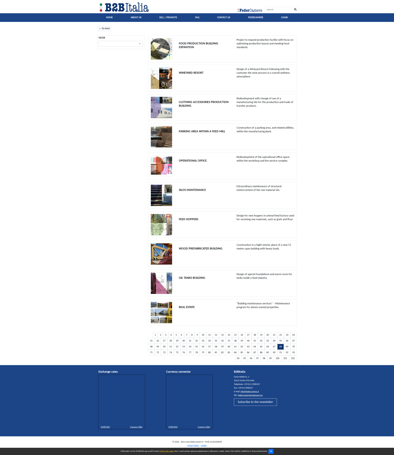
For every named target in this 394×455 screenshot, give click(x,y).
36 (222, 341)
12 (216, 335)
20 (267, 335)
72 (158, 352)
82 (222, 352)
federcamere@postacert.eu (250, 395)
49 (158, 347)
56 (203, 347)
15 (235, 335)
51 (170, 347)
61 (235, 347)
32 (196, 341)
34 (209, 341)
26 (158, 341)
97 (257, 358)
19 (261, 335)
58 (216, 347)
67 (274, 347)
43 (267, 341)
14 (229, 335)
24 (293, 335)
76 (183, 352)
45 (280, 341)
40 (248, 341)
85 (242, 352)
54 (190, 347)
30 (183, 341)
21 (274, 335)
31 (190, 341)
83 (229, 352)
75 (177, 352)
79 (203, 352)
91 (280, 352)
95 (244, 358)
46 (287, 341)
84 (235, 352)
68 (280, 347)
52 (177, 347)
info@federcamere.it (250, 392)
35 (216, 341)
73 (164, 352)
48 (151, 347)
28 (170, 341)
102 (293, 358)
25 (151, 341)
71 (151, 352)
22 (280, 335)
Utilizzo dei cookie (166, 451)
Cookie (204, 446)
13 (222, 335)
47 (293, 341)
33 (203, 341)
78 (196, 352)
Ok (271, 451)
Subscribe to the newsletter (255, 402)
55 (196, 347)
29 (177, 341)
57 (209, 347)
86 (248, 352)
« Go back (104, 28)
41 (254, 341)
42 (261, 341)
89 (267, 352)
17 (248, 335)
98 (264, 358)
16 (242, 335)
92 (287, 352)
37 (229, 341)
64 (254, 347)
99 (270, 358)
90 (274, 352)
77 (190, 352)
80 (209, 352)
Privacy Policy (193, 446)
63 (248, 347)
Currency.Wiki (136, 427)
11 (209, 335)
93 (293, 352)
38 (235, 341)
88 (261, 352)
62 (242, 347)
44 (274, 341)
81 (216, 352)
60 (229, 347)
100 (277, 358)
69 (287, 347)
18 (254, 335)
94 (238, 358)
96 (251, 358)
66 (267, 347)
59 (222, 347)
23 (287, 335)
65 (261, 347)
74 (170, 352)
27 (164, 341)
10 (203, 335)
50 (164, 347)
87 (254, 352)
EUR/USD (105, 427)
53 (183, 347)
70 (293, 347)
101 (285, 358)
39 (242, 341)
